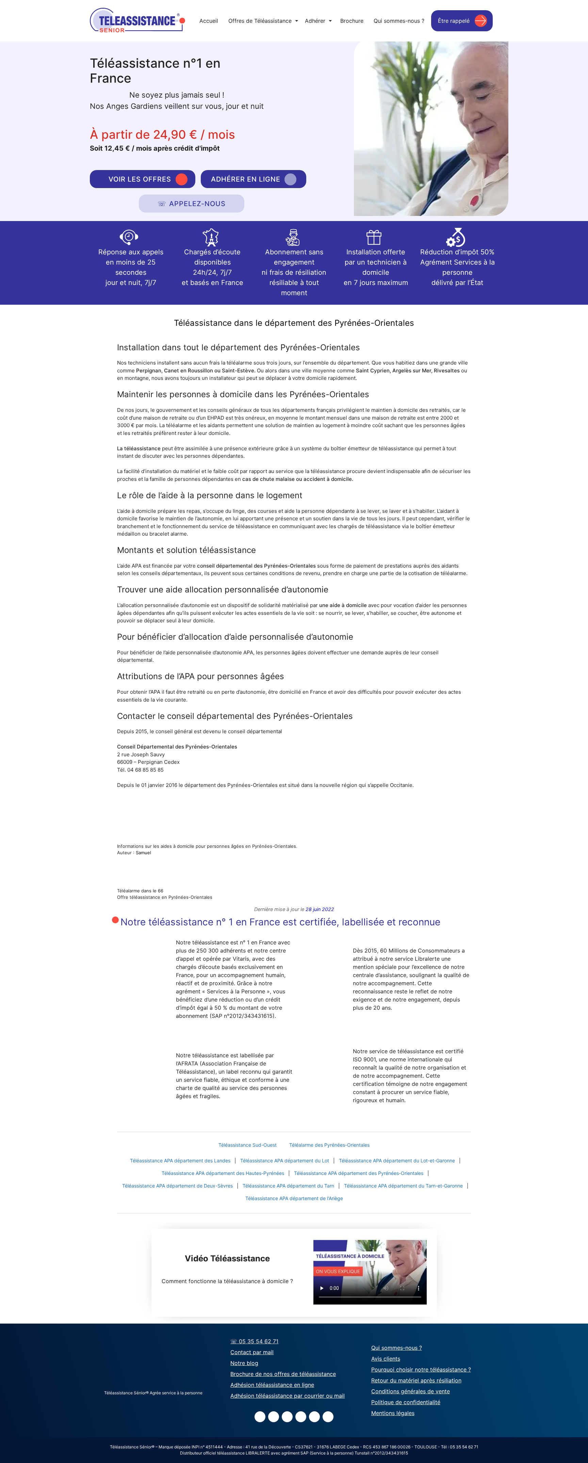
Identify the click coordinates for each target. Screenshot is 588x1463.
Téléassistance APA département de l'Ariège (294, 1198)
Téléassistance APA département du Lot (284, 1160)
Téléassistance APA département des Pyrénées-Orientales (358, 1173)
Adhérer (318, 20)
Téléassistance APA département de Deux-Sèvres (177, 1186)
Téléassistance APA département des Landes (180, 1160)
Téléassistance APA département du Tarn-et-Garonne (403, 1186)
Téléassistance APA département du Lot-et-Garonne (397, 1160)
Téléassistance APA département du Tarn (288, 1186)
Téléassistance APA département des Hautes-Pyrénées (223, 1173)
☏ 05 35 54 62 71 (254, 1341)
